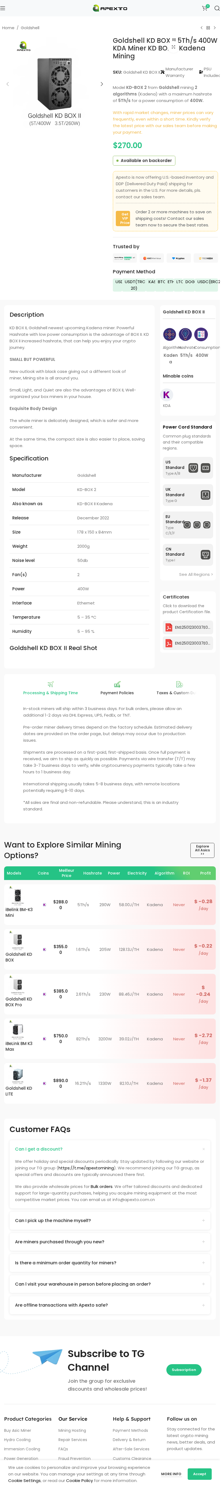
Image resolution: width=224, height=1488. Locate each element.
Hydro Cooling (17, 1439)
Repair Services (72, 1439)
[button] (7, 84)
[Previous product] (201, 28)
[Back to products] (208, 28)
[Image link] (125, 258)
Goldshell (30, 28)
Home (8, 28)
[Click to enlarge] (173, 47)
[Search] (217, 8)
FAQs (63, 1449)
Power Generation (21, 1458)
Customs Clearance (132, 1458)
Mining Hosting (72, 1430)
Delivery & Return (129, 1439)
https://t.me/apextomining (86, 1168)
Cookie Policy (79, 1480)
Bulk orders (102, 1186)
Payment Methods (130, 1430)
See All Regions (194, 574)
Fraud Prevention (74, 1458)
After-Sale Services (131, 1449)
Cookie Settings (24, 1480)
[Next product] (214, 28)
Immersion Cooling (22, 1449)
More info (171, 1474)
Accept (199, 1474)
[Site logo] (110, 8)
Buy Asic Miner (17, 1430)
